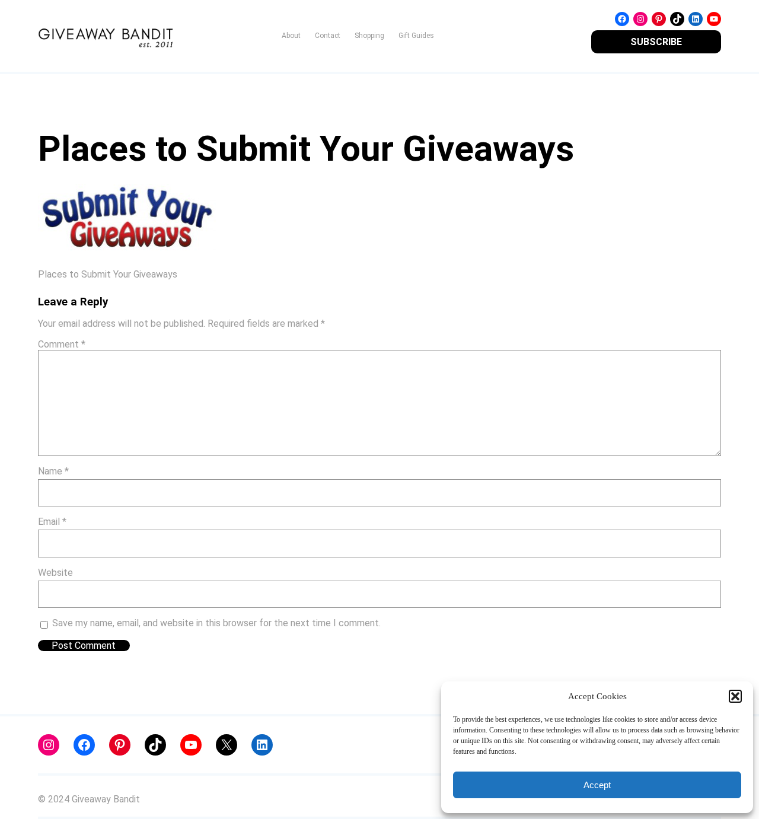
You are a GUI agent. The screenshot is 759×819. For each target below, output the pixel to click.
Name (53, 471)
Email (52, 521)
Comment (61, 344)
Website (55, 572)
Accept (597, 785)
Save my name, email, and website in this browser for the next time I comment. (216, 623)
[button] (735, 696)
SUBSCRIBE (656, 41)
